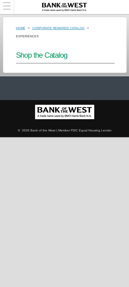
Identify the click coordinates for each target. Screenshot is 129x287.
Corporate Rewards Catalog (58, 28)
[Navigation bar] (7, 7)
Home (20, 28)
